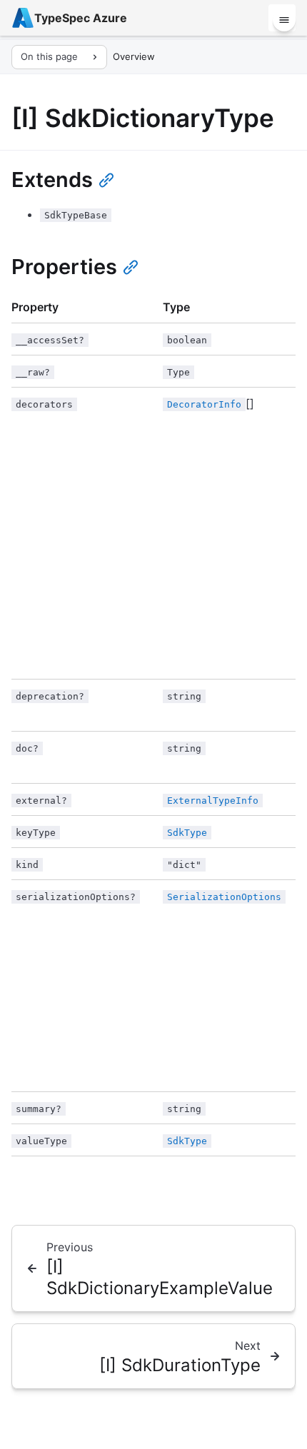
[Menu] (284, 20)
